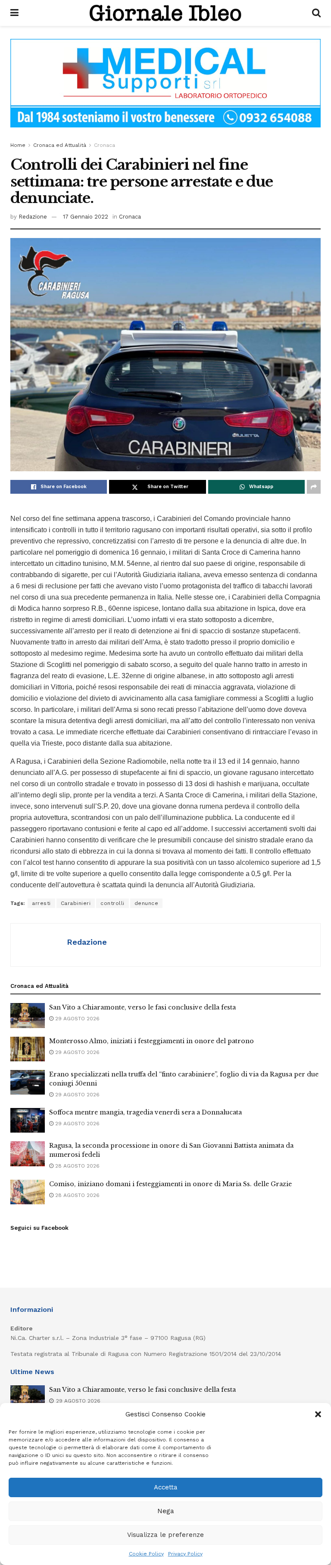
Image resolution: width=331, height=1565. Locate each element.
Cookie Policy (146, 1554)
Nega (165, 1511)
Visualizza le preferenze (165, 1535)
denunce (146, 903)
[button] (318, 1414)
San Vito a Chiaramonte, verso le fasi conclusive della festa (142, 1007)
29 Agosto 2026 (76, 1019)
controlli (112, 903)
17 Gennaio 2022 (85, 216)
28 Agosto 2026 (76, 1166)
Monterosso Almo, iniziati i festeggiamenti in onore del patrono (151, 1041)
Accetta (166, 1487)
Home (17, 145)
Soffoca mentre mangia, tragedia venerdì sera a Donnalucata (145, 1112)
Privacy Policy (185, 1554)
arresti (41, 903)
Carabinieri (76, 903)
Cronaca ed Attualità (59, 145)
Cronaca (104, 145)
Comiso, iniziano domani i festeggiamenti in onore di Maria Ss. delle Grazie (170, 1184)
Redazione (33, 216)
